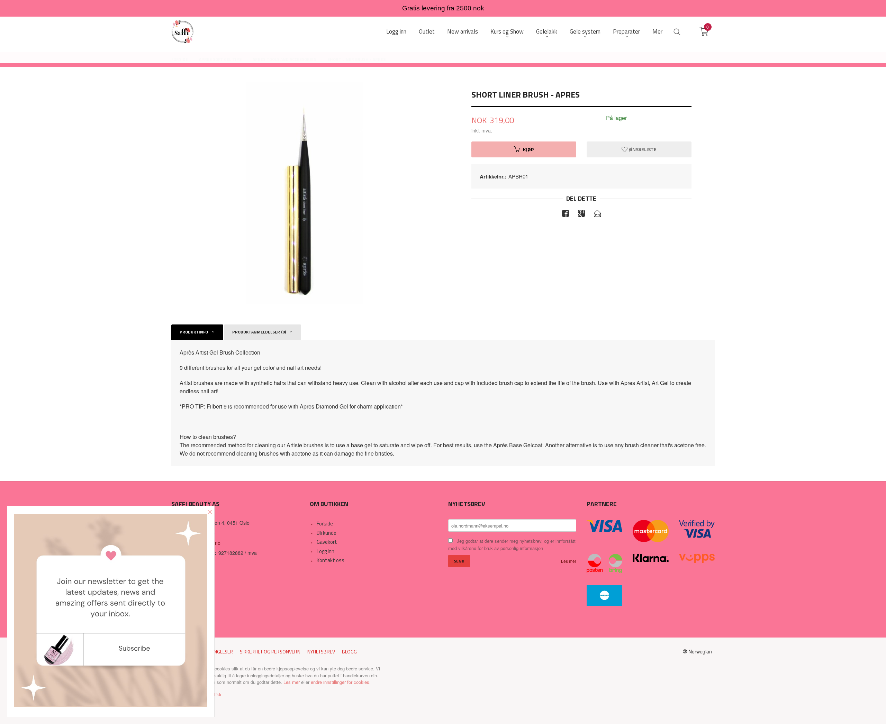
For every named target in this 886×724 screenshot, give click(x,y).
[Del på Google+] (581, 214)
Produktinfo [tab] (194, 332)
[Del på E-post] (597, 214)
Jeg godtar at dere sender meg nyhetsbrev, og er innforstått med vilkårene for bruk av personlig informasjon (512, 544)
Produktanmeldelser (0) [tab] (259, 332)
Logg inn (325, 551)
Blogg (349, 651)
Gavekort (327, 542)
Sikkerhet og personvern (270, 651)
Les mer (568, 561)
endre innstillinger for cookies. (341, 682)
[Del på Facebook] (565, 214)
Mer (657, 31)
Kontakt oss (330, 560)
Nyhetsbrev (321, 651)
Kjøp (528, 149)
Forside (325, 524)
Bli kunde (326, 533)
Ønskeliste (642, 149)
